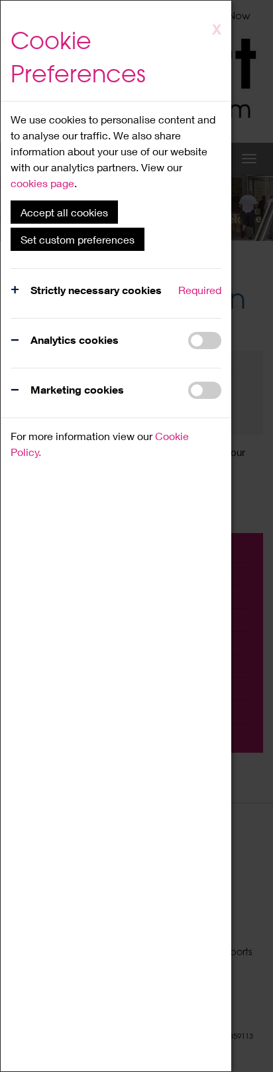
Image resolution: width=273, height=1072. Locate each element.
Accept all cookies (64, 212)
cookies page (42, 183)
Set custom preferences (78, 239)
